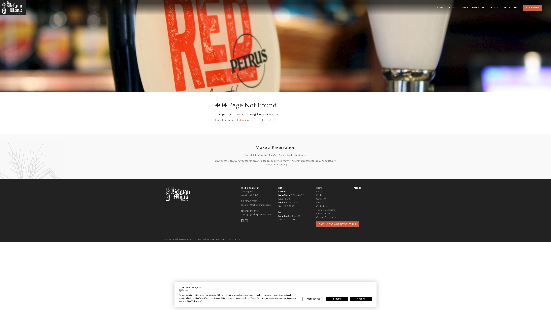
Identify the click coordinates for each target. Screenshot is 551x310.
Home (440, 7)
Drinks (464, 7)
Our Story (479, 7)
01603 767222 (252, 201)
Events (494, 7)
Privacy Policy (323, 213)
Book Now (533, 7)
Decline (337, 299)
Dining (452, 7)
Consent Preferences (326, 217)
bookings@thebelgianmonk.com (256, 205)
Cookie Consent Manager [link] (188, 287)
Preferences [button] (196, 301)
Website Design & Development (215, 239)
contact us (239, 120)
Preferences (313, 299)
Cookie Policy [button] (256, 298)
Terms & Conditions (325, 210)
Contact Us (510, 7)
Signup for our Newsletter (337, 224)
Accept (361, 299)
